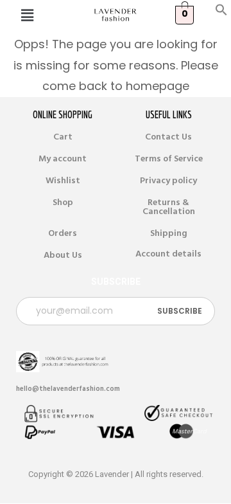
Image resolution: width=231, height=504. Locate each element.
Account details (168, 254)
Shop (63, 202)
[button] (221, 12)
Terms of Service (169, 158)
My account (62, 158)
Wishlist (63, 180)
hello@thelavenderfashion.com (68, 388)
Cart (63, 136)
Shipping (168, 233)
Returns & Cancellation (168, 207)
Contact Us (168, 136)
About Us (63, 255)
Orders (62, 233)
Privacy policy (168, 180)
